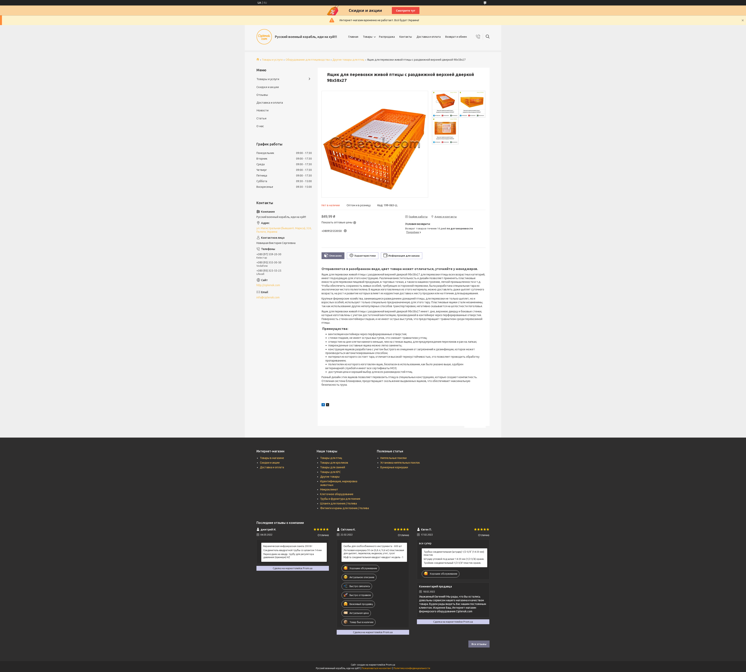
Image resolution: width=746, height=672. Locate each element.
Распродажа (387, 36)
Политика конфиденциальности (412, 668)
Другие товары (330, 476)
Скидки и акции (267, 87)
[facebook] (323, 405)
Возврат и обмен (456, 36)
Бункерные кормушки (394, 467)
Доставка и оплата (429, 36)
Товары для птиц (331, 458)
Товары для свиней (332, 467)
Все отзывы (478, 644)
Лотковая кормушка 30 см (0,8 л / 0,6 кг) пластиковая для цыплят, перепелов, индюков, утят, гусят (373, 552)
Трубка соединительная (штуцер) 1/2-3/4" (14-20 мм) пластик (454, 553)
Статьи (261, 118)
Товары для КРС (330, 472)
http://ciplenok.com (268, 285)
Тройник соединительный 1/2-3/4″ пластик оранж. (452, 563)
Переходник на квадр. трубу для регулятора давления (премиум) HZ (288, 555)
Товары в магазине (272, 458)
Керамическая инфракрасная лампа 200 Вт (287, 546)
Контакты (405, 36)
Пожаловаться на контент (377, 668)
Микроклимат (329, 489)
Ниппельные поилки (393, 458)
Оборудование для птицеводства (308, 59)
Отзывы (262, 94)
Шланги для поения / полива (338, 503)
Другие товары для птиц (348, 59)
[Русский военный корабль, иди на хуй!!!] (264, 37)
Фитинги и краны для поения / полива (344, 508)
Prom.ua (390, 664)
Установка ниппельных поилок (400, 462)
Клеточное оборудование (336, 494)
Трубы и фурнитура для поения (340, 498)
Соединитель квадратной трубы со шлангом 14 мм (292, 550)
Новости (262, 110)
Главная (353, 36)
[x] (327, 405)
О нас (260, 126)
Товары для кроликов (334, 462)
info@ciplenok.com (268, 297)
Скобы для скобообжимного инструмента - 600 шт (372, 546)
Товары (367, 36)
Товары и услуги (272, 59)
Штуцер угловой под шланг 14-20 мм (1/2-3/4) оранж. (454, 559)
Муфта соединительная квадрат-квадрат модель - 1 (373, 557)
